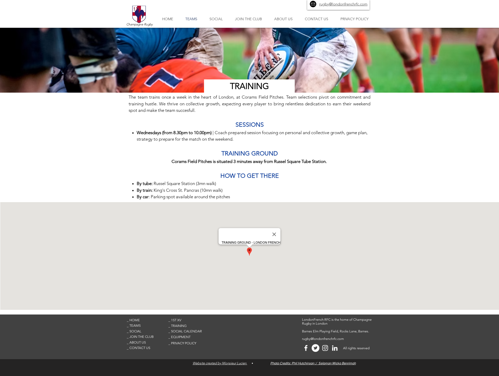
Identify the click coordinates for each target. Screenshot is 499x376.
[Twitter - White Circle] (315, 348)
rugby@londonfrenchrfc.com (323, 339)
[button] (145, 320)
